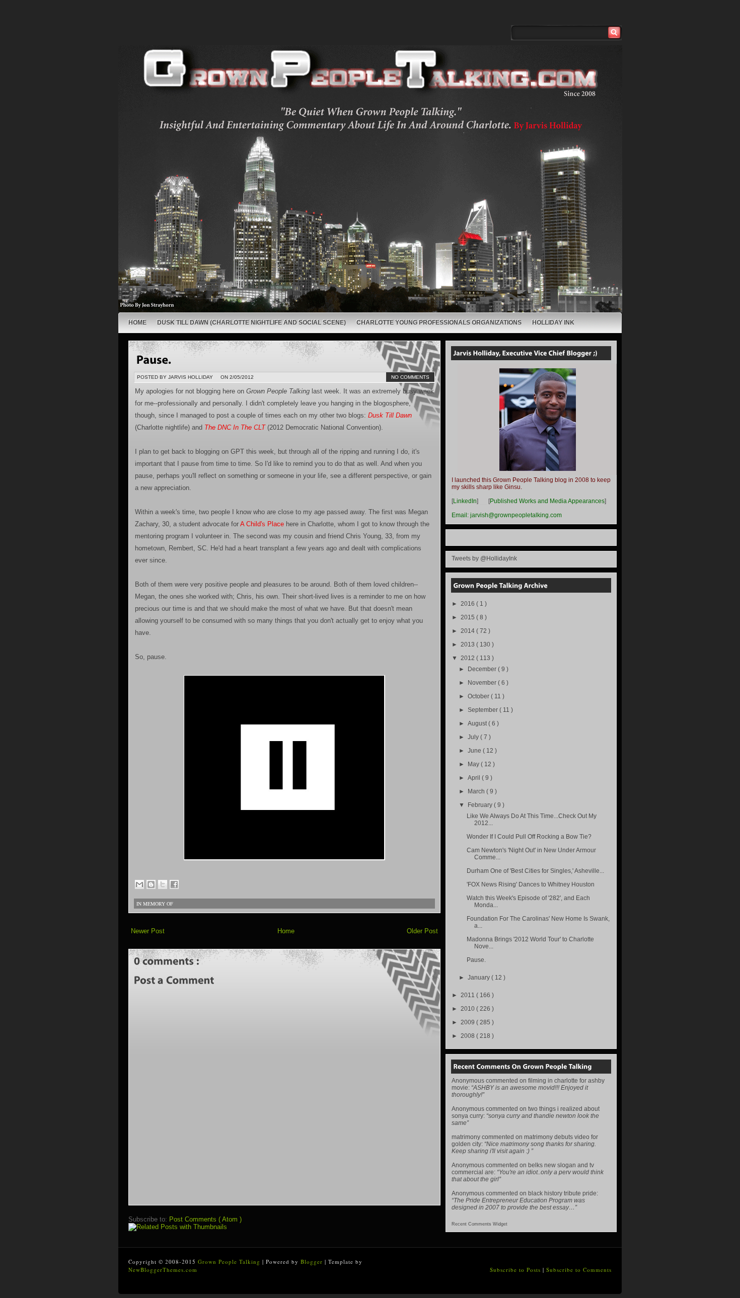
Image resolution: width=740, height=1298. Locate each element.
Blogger (313, 1261)
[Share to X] (163, 884)
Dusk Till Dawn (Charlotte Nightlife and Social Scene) (251, 322)
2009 (468, 1022)
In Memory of (154, 903)
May (474, 764)
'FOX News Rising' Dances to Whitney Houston (531, 884)
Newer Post (148, 931)
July (474, 737)
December (483, 669)
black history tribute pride (562, 1193)
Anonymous (468, 1080)
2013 (468, 644)
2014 (468, 630)
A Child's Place (262, 524)
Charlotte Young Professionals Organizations (439, 322)
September (483, 709)
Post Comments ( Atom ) (205, 1219)
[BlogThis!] (151, 884)
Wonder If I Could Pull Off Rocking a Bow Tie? (529, 836)
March (477, 791)
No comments (410, 377)
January (479, 977)
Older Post (422, 931)
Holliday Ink (553, 322)
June (475, 750)
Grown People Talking (230, 1261)
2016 (468, 603)
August (478, 723)
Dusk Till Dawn (390, 415)
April (475, 777)
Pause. (476, 959)
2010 (468, 1008)
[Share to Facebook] (174, 884)
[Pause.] (154, 359)
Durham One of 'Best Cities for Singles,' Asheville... (535, 870)
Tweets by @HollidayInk (484, 558)
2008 (468, 1035)
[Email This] (139, 884)
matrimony (466, 1137)
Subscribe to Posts (516, 1269)
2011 (468, 995)
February (481, 804)
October (479, 696)
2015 (468, 617)
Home (137, 322)
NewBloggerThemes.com (162, 1269)
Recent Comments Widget (479, 1224)
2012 (468, 658)
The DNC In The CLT (234, 427)
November (483, 682)
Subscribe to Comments (579, 1269)
